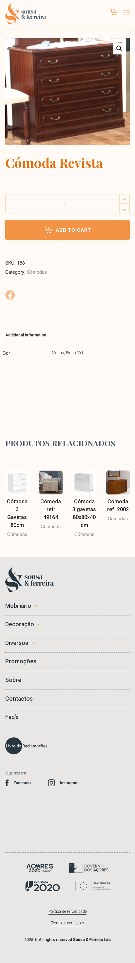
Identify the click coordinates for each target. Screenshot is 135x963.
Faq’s (12, 717)
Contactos (19, 698)
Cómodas (37, 272)
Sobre (13, 680)
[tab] (25, 335)
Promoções (20, 661)
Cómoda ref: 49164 (50, 509)
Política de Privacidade (67, 911)
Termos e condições (67, 923)
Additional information (25, 335)
